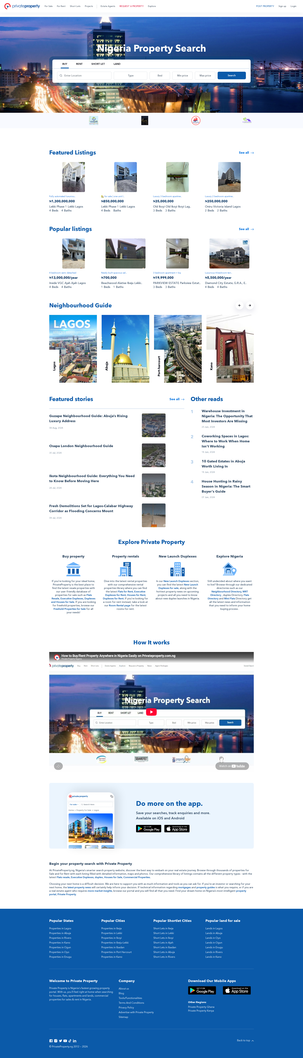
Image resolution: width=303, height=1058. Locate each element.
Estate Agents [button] (108, 6)
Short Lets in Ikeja (163, 928)
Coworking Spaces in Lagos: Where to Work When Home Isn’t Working (226, 441)
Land (117, 64)
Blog (121, 993)
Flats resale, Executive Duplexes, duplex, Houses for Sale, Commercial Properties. (104, 877)
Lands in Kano (213, 957)
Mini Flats (229, 598)
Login (293, 6)
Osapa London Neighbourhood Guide (81, 446)
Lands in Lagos (214, 928)
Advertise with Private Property (136, 1012)
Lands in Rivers (214, 952)
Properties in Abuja (60, 933)
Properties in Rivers (60, 938)
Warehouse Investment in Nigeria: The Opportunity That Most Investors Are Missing (227, 416)
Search (232, 75)
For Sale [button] (49, 6)
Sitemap (123, 1017)
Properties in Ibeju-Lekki (115, 942)
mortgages (184, 887)
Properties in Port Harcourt (116, 952)
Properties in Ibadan (112, 947)
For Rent (61, 6)
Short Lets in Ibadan (164, 947)
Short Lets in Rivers (164, 957)
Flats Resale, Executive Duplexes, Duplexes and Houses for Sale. (73, 598)
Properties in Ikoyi (111, 938)
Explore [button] (152, 6)
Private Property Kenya (201, 1011)
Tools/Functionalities (130, 998)
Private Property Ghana (201, 1007)
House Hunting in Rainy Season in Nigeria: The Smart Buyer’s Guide (226, 486)
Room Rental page (119, 605)
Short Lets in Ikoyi (163, 938)
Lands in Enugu (214, 947)
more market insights (100, 891)
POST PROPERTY (265, 6)
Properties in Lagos (60, 928)
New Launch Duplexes (176, 581)
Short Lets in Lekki (163, 933)
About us (124, 988)
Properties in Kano (59, 942)
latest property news (79, 887)
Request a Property (132, 6)
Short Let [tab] (98, 64)
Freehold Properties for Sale (69, 609)
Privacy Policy (126, 1007)
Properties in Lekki (111, 933)
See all (244, 153)
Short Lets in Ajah (163, 942)
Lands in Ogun (213, 942)
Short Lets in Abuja (164, 952)
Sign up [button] (282, 6)
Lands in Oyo (213, 938)
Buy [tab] (64, 64)
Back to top (244, 1040)
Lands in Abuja (213, 933)
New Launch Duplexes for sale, (178, 586)
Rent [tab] (79, 64)
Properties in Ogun (60, 947)
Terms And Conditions (131, 1003)
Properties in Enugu (60, 957)
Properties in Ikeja (111, 928)
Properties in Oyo (59, 952)
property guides (205, 887)
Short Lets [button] (75, 6)
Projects (89, 6)
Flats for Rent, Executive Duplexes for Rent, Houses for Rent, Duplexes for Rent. (124, 595)
